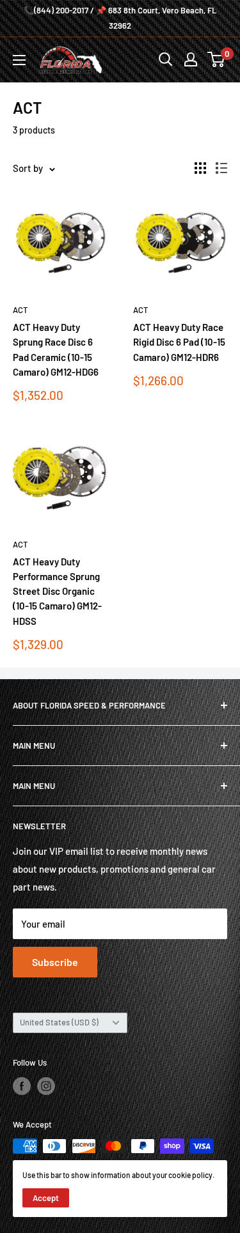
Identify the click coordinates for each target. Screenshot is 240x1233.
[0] (217, 59)
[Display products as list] (221, 168)
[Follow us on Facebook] (22, 1086)
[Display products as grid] (200, 168)
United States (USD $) (59, 1022)
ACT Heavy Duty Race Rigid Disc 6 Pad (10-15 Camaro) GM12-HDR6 (179, 342)
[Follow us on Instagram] (46, 1086)
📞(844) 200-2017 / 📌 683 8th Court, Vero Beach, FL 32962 (120, 18)
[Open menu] (19, 60)
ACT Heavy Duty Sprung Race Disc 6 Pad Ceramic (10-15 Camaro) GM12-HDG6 (56, 349)
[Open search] (166, 59)
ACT (20, 310)
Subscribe (55, 962)
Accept (46, 1198)
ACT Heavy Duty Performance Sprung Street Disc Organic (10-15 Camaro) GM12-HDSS (57, 591)
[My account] (190, 59)
